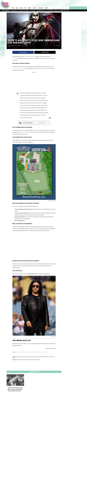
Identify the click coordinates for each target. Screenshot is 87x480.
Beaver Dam (22, 132)
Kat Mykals (12, 45)
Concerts (28, 359)
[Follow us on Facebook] (61, 8)
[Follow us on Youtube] (67, 8)
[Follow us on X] (64, 8)
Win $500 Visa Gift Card (64, 10)
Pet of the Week (49, 10)
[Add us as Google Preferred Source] (58, 8)
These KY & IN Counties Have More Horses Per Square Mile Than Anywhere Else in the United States (15, 389)
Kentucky (27, 132)
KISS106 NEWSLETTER (41, 10)
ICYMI (39, 359)
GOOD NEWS (56, 10)
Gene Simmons (33, 356)
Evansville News (20, 359)
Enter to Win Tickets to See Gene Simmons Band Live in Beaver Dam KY (32, 352)
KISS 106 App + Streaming (23, 10)
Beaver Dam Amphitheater (29, 56)
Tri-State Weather (5, 10)
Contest (31, 359)
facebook (19, 356)
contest (22, 356)
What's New (35, 359)
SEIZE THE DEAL (32, 10)
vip (25, 356)
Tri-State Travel (14, 10)
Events (25, 359)
